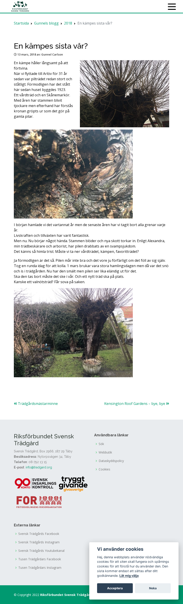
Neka (153, 588)
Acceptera (115, 588)
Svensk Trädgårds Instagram (39, 542)
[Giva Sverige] (73, 484)
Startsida (21, 23)
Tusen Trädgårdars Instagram (39, 567)
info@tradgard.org (39, 467)
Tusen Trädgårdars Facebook (39, 559)
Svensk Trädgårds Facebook (38, 533)
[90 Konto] (36, 484)
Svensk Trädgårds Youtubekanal (41, 550)
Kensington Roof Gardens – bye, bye (135, 403)
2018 (68, 23)
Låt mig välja (129, 575)
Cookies (104, 469)
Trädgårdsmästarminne (37, 403)
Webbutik (105, 452)
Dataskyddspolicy (111, 460)
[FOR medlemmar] (39, 501)
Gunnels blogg (46, 23)
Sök (101, 443)
